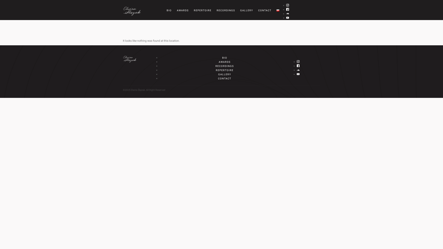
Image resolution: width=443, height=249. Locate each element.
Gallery (246, 10)
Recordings (226, 10)
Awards (183, 10)
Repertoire (202, 10)
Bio (169, 10)
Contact (264, 10)
